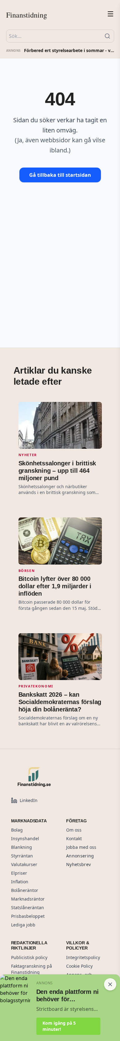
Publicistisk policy (29, 957)
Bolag (17, 830)
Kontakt (74, 838)
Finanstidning (26, 15)
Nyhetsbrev (78, 864)
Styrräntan (22, 856)
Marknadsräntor (28, 899)
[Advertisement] (60, 255)
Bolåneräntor (24, 890)
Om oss (74, 830)
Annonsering (80, 856)
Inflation (19, 882)
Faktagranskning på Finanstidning (31, 969)
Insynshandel (25, 838)
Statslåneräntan (27, 907)
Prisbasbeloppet (28, 916)
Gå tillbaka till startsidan (60, 175)
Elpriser (19, 873)
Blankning (21, 847)
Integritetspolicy (83, 957)
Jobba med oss (81, 847)
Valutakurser (24, 864)
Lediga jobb (23, 925)
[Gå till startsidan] (48, 776)
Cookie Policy (79, 966)
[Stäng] (110, 984)
